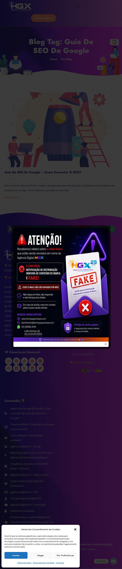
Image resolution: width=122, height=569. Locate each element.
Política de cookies (24, 563)
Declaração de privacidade (43, 563)
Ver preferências (65, 555)
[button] (75, 529)
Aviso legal (60, 563)
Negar (40, 555)
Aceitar (16, 555)
